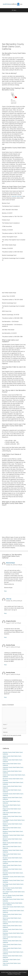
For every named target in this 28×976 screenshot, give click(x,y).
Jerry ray (8, 598)
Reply (5, 591)
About (20, 972)
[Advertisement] (14, 28)
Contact (24, 972)
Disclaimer (10, 974)
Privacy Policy (17, 974)
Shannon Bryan (10, 562)
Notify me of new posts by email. (12, 735)
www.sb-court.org (17, 196)
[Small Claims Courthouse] (14, 4)
